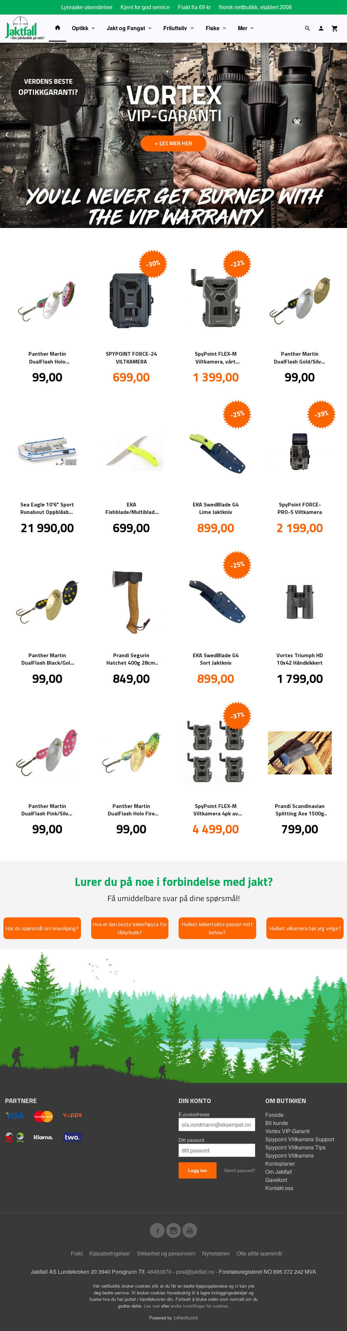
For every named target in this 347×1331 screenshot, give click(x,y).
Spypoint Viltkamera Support (299, 1139)
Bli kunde (276, 1123)
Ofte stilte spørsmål (259, 1253)
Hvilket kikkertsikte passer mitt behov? (217, 928)
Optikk (80, 28)
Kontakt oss (279, 1188)
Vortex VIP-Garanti (287, 1131)
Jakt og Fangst (126, 28)
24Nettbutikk (186, 1317)
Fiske (213, 28)
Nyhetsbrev (216, 1253)
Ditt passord (191, 1140)
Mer (242, 28)
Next (346, 133)
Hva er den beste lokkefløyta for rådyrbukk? (130, 928)
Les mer (152, 1306)
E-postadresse (194, 1114)
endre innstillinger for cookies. (200, 1306)
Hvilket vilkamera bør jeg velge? (305, 928)
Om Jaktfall (278, 1172)
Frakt (77, 1253)
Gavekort (276, 1180)
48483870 (159, 1271)
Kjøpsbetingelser (109, 1253)
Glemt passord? (239, 1170)
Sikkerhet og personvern (166, 1253)
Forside (274, 1115)
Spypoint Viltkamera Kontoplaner (289, 1159)
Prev (14, 133)
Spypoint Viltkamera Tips (295, 1147)
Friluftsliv (175, 28)
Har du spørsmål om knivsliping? (42, 928)
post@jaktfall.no (195, 1271)
